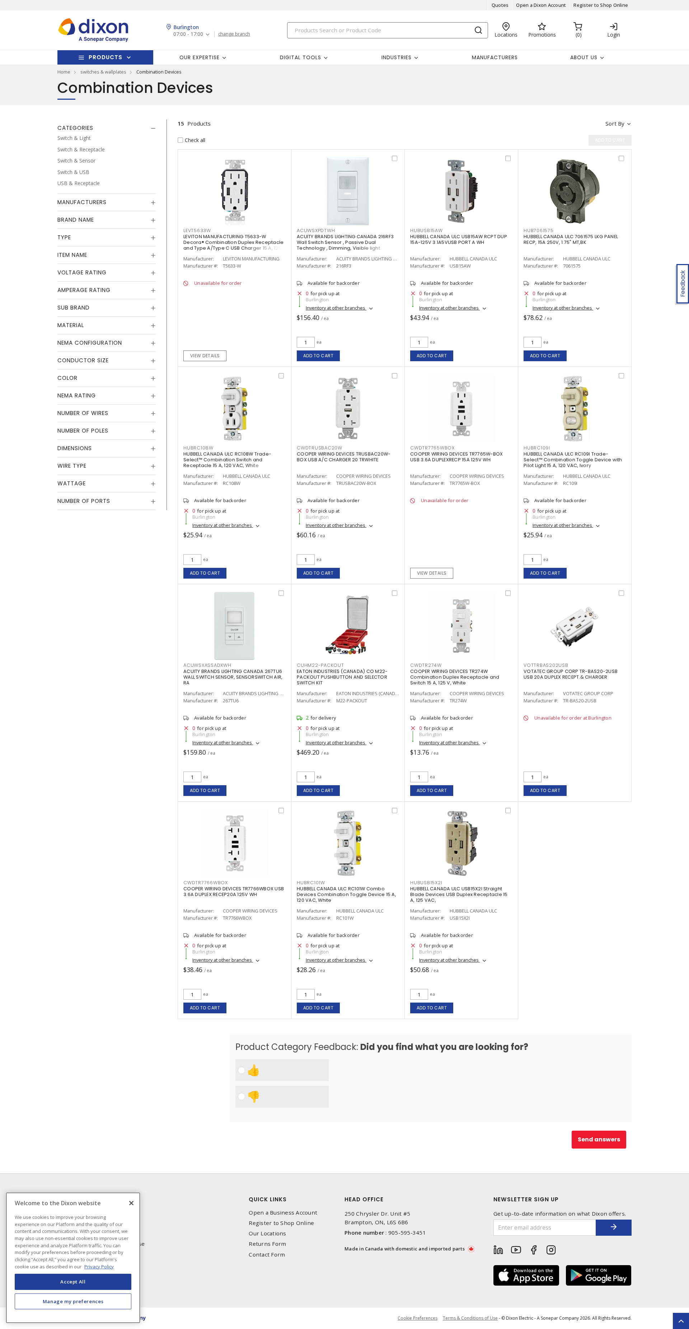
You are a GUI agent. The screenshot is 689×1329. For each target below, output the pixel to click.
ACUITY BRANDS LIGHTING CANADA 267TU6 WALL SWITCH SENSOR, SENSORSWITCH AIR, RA (232, 677)
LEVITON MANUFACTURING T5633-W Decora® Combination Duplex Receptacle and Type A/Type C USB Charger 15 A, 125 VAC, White (233, 245)
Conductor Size (83, 360)
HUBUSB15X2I (426, 883)
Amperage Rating (84, 290)
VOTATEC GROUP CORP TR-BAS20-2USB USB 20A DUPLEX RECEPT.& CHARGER (571, 674)
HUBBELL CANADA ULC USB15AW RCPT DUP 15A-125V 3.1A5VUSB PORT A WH (458, 239)
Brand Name (75, 219)
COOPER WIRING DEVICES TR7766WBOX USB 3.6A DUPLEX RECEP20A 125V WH (233, 891)
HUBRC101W (311, 883)
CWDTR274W (426, 665)
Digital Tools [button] (300, 57)
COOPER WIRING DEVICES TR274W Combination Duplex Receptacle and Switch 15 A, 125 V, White (454, 677)
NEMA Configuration (89, 343)
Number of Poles (82, 430)
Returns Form (267, 1243)
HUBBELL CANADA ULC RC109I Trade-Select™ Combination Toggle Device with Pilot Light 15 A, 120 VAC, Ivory (573, 459)
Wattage (71, 483)
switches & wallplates (103, 72)
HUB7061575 (539, 230)
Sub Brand (73, 307)
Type (64, 237)
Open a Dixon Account (541, 5)
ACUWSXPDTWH (316, 230)
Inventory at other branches (336, 308)
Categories (75, 128)
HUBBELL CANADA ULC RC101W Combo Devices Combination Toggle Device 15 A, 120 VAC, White (346, 894)
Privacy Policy (99, 1266)
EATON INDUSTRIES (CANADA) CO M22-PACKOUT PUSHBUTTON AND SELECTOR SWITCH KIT (342, 677)
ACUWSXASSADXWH (207, 665)
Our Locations (267, 1233)
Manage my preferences (73, 1301)
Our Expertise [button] (199, 57)
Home (63, 72)
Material (70, 325)
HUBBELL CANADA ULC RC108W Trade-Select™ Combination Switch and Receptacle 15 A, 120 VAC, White (227, 459)
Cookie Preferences (417, 1318)
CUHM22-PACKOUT (320, 665)
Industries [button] (396, 57)
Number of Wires (82, 413)
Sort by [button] (614, 123)
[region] (73, 1257)
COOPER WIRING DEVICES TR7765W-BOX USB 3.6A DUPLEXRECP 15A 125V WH (456, 457)
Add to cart (318, 356)
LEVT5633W (197, 230)
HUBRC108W (198, 448)
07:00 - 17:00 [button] (188, 34)
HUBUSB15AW (426, 230)
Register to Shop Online (600, 5)
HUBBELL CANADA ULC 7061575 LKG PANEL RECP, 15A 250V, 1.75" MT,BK (571, 239)
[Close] (131, 1203)
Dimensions (74, 448)
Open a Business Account (283, 1212)
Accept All (73, 1281)
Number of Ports (83, 501)
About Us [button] (583, 57)
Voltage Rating (82, 272)
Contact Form (267, 1254)
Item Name (72, 255)
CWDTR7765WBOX (432, 448)
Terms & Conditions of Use (470, 1318)
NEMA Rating (76, 395)
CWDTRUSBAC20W (319, 448)
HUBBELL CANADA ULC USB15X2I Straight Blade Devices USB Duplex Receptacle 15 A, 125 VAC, (459, 894)
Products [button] (105, 57)
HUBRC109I (537, 448)
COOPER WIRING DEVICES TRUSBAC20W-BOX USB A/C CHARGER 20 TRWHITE (343, 457)
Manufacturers (495, 57)
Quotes (500, 5)
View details (205, 356)
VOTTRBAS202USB (546, 665)
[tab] (106, 128)
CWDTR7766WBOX (205, 883)
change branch (234, 34)
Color (67, 378)
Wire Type (71, 466)
